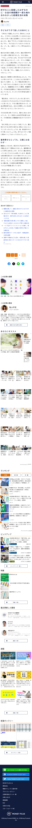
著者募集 (5, 800)
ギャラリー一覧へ (16, 752)
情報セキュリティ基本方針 (10, 789)
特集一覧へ (16, 602)
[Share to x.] (13, 263)
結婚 (3, 25)
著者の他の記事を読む (16, 325)
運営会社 (5, 786)
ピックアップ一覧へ (16, 566)
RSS (4, 803)
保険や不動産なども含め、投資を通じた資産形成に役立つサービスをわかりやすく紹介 (16, 240)
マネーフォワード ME (9, 808)
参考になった (16, 197)
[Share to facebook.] (9, 263)
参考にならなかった (26, 197)
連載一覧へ (16, 713)
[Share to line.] (18, 263)
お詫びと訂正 (6, 806)
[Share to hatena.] (23, 263)
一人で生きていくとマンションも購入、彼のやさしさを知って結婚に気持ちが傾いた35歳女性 (16, 228)
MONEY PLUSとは (8, 783)
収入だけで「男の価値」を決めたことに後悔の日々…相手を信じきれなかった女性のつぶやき (16, 216)
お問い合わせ (6, 797)
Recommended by (23, 464)
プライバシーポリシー (9, 791)
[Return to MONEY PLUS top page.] (16, 2)
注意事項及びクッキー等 (9, 794)
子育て (8, 25)
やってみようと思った (6, 197)
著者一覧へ (16, 640)
